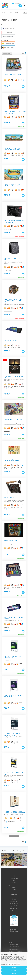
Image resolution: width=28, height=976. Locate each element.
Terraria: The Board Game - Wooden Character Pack (13, 149)
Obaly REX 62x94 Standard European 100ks (12, 695)
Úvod (11, 12)
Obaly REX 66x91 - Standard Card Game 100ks (13, 734)
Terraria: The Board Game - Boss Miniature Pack (15, 112)
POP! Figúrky (14, 905)
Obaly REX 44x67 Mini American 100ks (14, 773)
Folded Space (6, 588)
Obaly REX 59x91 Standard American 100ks (12, 657)
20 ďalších (14, 836)
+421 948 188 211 (7, 3)
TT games (10, 468)
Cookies (14, 891)
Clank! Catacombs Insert (12, 580)
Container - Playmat (11, 340)
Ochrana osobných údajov (14, 885)
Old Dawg (5, 468)
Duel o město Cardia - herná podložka (13, 618)
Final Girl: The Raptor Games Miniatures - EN (14, 221)
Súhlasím (14, 967)
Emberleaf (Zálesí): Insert (12, 74)
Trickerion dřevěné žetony (13, 460)
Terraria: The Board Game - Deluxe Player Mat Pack (13, 185)
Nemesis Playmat (9, 497)
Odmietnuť (14, 973)
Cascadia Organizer (10, 540)
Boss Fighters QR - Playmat (13, 419)
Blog (14, 880)
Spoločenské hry (17, 12)
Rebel (9, 508)
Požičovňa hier (14, 912)
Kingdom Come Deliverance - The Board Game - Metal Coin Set (13, 300)
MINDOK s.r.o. (6, 627)
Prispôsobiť (14, 970)
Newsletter (14, 887)
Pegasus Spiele (7, 431)
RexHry (20, 663)
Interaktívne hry (14, 906)
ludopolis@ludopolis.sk (19, 3)
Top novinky (14, 898)
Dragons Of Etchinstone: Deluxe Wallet (12, 259)
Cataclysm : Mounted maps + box (13, 377)
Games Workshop (14, 903)
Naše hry (14, 910)
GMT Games (10, 387)
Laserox (5, 551)
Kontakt (14, 882)
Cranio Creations (7, 82)
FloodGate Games (11, 821)
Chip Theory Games (7, 270)
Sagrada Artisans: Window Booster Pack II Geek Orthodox (14, 812)
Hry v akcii (14, 899)
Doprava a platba (14, 878)
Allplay (21, 344)
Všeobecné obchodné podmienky (14, 884)
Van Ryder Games (7, 229)
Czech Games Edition (8, 311)
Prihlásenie (14, 889)
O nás (14, 877)
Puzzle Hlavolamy (14, 908)
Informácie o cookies (16, 964)
